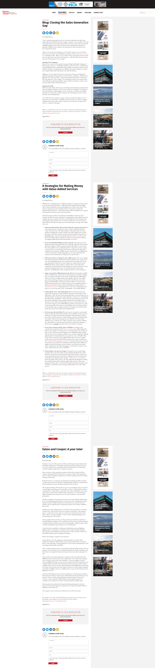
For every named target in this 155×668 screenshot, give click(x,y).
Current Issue (98, 12)
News (54, 12)
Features (62, 12)
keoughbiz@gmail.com (61, 601)
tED (49, 116)
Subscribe (88, 12)
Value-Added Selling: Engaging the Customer (57, 341)
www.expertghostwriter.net (53, 113)
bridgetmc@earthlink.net (75, 111)
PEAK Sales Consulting (66, 329)
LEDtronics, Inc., (74, 358)
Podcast (72, 12)
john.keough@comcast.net (48, 601)
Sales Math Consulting (77, 236)
